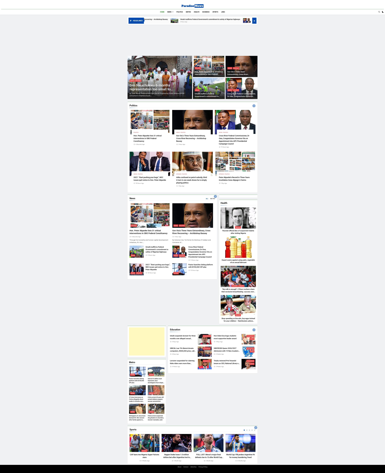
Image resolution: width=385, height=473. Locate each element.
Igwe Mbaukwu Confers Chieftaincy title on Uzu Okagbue (156, 87)
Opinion (178, 174)
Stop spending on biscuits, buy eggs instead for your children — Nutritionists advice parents (238, 321)
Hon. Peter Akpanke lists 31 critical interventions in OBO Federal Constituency (209, 74)
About (179, 467)
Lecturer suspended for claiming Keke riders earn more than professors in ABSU (182, 363)
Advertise (193, 467)
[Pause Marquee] (254, 21)
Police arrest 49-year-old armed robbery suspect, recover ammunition (156, 399)
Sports (215, 12)
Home (162, 12)
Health (196, 12)
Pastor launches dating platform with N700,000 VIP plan (136, 380)
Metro (188, 12)
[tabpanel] (145, 448)
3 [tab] (249, 430)
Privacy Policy (203, 467)
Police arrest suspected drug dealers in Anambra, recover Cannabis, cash (156, 418)
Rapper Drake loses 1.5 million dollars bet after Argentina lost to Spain (176, 457)
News (169, 12)
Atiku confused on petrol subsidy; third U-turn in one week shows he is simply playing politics (191, 180)
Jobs (223, 12)
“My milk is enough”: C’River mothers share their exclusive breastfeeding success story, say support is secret (238, 291)
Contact (185, 467)
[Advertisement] (192, 40)
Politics (179, 12)
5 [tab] (254, 430)
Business (205, 12)
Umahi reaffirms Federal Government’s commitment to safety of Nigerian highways (157, 19)
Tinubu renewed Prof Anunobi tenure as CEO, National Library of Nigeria (226, 363)
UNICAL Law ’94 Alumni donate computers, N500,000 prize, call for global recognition (182, 351)
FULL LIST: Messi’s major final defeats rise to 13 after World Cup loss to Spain (208, 457)
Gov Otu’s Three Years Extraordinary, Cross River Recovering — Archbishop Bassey (240, 74)
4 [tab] (252, 430)
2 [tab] (246, 430)
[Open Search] (379, 12)
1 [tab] (244, 430)
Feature (234, 286)
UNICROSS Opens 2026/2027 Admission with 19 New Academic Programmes (227, 351)
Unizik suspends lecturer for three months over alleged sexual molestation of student (183, 338)
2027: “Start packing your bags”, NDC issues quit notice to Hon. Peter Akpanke (158, 267)
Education (206, 336)
